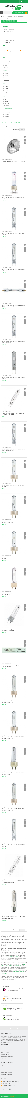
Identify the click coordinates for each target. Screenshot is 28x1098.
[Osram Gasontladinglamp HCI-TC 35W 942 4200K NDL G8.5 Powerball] (14, 398)
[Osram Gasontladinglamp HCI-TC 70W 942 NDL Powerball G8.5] (14, 865)
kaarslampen (22, 971)
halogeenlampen (8, 965)
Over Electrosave (6, 1048)
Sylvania (16, 956)
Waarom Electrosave (6, 1050)
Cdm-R (6, 34)
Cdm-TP (6, 42)
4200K (7, 116)
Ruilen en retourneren (7, 1074)
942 (6, 90)
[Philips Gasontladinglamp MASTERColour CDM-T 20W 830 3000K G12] (14, 758)
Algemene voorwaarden (7, 1056)
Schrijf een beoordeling (7, 159)
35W (6, 76)
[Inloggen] (21, 1)
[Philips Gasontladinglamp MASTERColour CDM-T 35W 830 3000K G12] (14, 722)
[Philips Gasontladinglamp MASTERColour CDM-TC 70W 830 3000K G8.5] (14, 254)
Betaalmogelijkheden (7, 1070)
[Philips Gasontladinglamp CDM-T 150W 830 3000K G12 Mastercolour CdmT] (14, 793)
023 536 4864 (7, 1083)
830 (6, 86)
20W (6, 73)
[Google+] (14, 1028)
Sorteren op (16, 129)
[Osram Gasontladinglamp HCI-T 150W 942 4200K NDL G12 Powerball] (14, 614)
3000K (7, 112)
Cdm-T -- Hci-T (8, 36)
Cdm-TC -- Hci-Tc (8, 38)
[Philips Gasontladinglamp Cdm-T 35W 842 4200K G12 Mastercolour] (14, 182)
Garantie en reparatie (7, 1072)
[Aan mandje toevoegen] (25, 137)
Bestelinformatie (6, 1065)
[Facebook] (10, 1028)
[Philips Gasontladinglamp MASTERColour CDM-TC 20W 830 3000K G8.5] (14, 326)
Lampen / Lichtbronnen (9, 29)
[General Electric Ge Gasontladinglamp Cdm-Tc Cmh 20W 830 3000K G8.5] (14, 650)
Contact (4, 1059)
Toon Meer (6, 67)
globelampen (4, 973)
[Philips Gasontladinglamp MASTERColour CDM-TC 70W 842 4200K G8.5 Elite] (14, 362)
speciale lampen (17, 965)
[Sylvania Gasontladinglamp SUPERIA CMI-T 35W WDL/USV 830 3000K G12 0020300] (14, 578)
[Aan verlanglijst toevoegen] (25, 140)
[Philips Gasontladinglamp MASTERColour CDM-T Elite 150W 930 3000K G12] (14, 470)
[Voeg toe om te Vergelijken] (25, 143)
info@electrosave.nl (10, 1085)
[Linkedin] (17, 1028)
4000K (7, 114)
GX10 (7, 103)
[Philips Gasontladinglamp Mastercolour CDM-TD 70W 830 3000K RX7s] (14, 290)
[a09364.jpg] (14, 146)
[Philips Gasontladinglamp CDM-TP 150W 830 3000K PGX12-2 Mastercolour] (14, 901)
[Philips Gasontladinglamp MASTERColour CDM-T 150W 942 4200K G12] (14, 686)
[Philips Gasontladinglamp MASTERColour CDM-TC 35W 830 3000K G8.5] (14, 434)
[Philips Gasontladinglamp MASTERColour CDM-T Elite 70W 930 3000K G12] (14, 542)
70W (6, 78)
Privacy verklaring (6, 1052)
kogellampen (16, 971)
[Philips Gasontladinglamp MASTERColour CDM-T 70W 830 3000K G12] (14, 506)
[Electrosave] (14, 7)
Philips (7, 61)
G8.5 (6, 99)
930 (6, 88)
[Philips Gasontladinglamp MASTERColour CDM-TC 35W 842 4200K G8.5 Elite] (14, 218)
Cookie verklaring (6, 1054)
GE (6, 65)
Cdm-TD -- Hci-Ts (8, 40)
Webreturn (11, 1096)
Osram (7, 63)
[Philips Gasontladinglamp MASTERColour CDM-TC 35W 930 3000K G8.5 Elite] (14, 829)
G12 (6, 101)
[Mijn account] (25, 1)
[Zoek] (4, 12)
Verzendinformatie (6, 1068)
